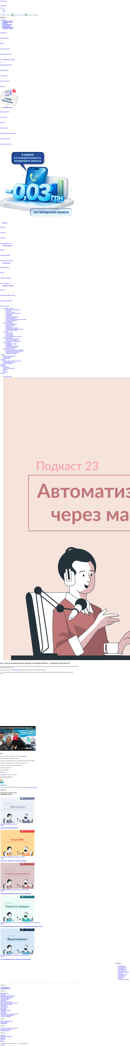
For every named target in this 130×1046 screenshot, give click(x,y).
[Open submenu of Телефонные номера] (13, 323)
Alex (2, 787)
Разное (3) (120, 978)
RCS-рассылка (4, 1007)
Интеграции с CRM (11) (123, 972)
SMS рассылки (4, 1005)
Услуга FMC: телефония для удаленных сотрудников (13, 856)
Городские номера (5, 999)
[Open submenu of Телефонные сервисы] (13, 308)
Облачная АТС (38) (122, 974)
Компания (3, 1035)
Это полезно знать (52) (123, 979)
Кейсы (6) (120, 973)
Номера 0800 (3, 1023)
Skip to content (4, 1)
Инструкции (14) (122, 970)
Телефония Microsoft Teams (7, 996)
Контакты (3, 1041)
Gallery (2, 825)
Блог (2, 1040)
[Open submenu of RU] (2, 8)
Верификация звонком (6, 1010)
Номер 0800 (3, 1000)
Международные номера (6, 1004)
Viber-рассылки (4, 1006)
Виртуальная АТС (5, 993)
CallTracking (3, 1012)
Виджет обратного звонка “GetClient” (9, 1014)
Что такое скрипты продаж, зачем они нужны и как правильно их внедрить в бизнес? (20, 922)
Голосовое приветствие (6, 998)
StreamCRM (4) (121, 965)
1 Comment (34, 787)
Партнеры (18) (121, 975)
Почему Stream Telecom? (6, 1036)
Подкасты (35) (121, 976)
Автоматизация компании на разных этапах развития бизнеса (15, 889)
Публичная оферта (5, 1030)
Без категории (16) (122, 969)
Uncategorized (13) (122, 967)
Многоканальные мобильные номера (9, 1003)
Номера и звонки (4, 1022)
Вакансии (3, 1037)
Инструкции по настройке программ (9, 1028)
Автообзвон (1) (121, 968)
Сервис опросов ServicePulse (7, 1015)
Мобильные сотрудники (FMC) (8, 995)
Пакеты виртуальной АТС (7, 1021)
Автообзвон (3, 1011)
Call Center (3, 994)
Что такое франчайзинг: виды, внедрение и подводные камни (15, 955)
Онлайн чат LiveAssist (6, 1016)
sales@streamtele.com (5, 988)
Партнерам (3, 1038)
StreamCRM (3, 1009)
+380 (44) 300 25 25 (5, 987)
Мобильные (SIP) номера (6, 1001)
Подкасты (29, 787)
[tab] (42, 21)
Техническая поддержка (6, 1029)
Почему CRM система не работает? (9, 824)
